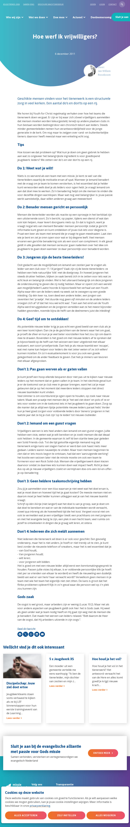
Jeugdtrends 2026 (11, 4)
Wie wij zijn (13, 17)
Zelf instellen (66, 815)
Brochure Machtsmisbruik (51, 4)
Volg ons (37, 784)
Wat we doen (37, 17)
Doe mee (59, 17)
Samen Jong (28, 4)
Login (102, 4)
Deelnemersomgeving (104, 17)
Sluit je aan (121, 17)
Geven (93, 4)
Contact (112, 4)
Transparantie (65, 784)
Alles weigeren (106, 815)
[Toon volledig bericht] (22, 688)
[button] (122, 4)
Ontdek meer (101, 753)
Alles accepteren (25, 815)
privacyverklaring (40, 805)
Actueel (77, 17)
